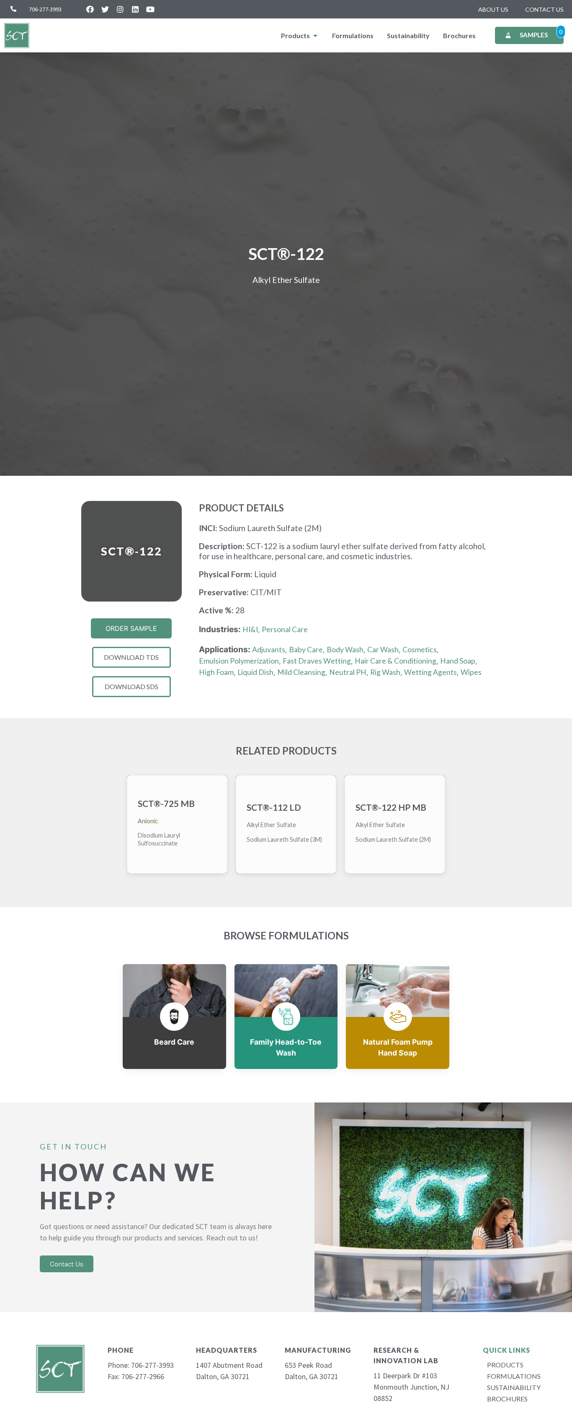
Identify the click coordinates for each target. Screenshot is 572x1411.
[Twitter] (105, 9)
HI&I (250, 629)
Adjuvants (268, 649)
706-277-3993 (45, 9)
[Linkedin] (135, 9)
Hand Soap (457, 660)
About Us (493, 9)
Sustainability (511, 1387)
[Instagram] (120, 9)
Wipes (471, 672)
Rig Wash (385, 672)
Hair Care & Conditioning (395, 660)
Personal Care (285, 629)
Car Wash (383, 649)
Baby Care (306, 649)
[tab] (299, 35)
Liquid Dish (255, 672)
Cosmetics (419, 649)
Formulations (511, 1376)
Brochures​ (507, 1399)
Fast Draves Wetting (317, 660)
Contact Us (544, 9)
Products (505, 1365)
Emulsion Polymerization (239, 660)
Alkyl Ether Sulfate (286, 280)
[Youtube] (150, 9)
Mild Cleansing (301, 672)
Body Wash (345, 649)
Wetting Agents (430, 672)
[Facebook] (90, 9)
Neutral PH (347, 672)
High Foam (216, 672)
